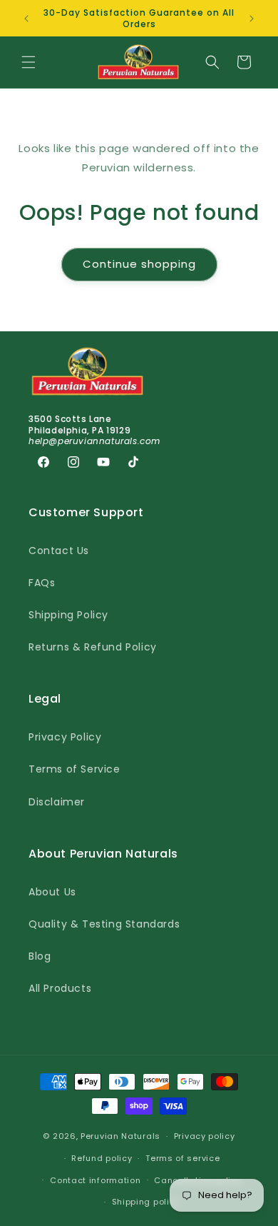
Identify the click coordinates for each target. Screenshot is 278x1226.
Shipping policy (146, 1201)
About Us (52, 892)
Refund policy (101, 1158)
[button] (28, 62)
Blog (40, 956)
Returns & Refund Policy (93, 647)
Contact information (95, 1180)
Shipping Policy (68, 615)
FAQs (42, 583)
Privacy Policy (65, 737)
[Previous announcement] (26, 18)
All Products (60, 988)
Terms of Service (74, 769)
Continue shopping (139, 263)
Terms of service (182, 1158)
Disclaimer (57, 802)
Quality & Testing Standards (104, 924)
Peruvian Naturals (120, 1136)
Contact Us (59, 550)
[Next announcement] (251, 18)
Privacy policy (204, 1136)
